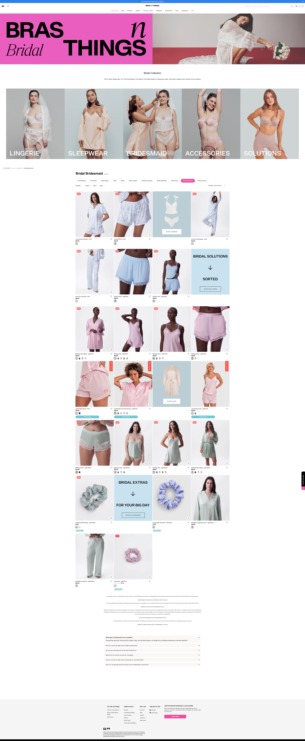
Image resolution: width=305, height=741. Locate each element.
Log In (156, 1)
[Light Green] (82, 358)
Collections (7, 168)
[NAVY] (79, 413)
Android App (154, 712)
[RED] (124, 358)
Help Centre (143, 720)
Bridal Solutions (202, 180)
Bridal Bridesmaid (188, 180)
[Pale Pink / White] (124, 413)
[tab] (152, 639)
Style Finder (110, 717)
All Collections (82, 180)
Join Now (175, 716)
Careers (142, 715)
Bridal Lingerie (133, 180)
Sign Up (162, 1)
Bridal (122, 180)
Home (13, 168)
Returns (126, 717)
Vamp (114, 180)
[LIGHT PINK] (76, 358)
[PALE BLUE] (154, 527)
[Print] (76, 244)
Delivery (126, 710)
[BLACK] (79, 358)
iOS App (153, 710)
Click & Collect (127, 715)
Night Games (105, 180)
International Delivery (129, 712)
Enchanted (93, 180)
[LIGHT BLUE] (115, 301)
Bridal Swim (174, 180)
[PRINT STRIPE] (127, 413)
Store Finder (127, 720)
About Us (142, 710)
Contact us (142, 717)
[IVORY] (85, 358)
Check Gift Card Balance (130, 723)
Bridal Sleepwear (162, 180)
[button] (4, 6)
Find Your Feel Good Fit (113, 710)
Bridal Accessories (147, 180)
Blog (141, 712)
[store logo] (152, 5)
